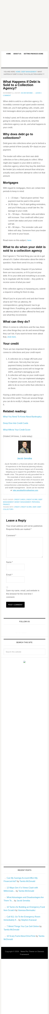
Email (9, 575)
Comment (11, 535)
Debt (34, 507)
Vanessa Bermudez (26, 910)
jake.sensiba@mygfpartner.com (25, 490)
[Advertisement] (24, 24)
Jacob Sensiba (23, 901)
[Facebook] (17, 630)
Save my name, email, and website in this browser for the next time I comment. (22, 593)
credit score (32, 499)
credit (17, 507)
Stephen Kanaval (29, 920)
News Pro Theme (27, 951)
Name (9, 562)
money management (22, 502)
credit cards (19, 499)
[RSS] (30, 630)
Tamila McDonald (27, 881)
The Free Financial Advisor (24, 62)
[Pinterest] (24, 630)
